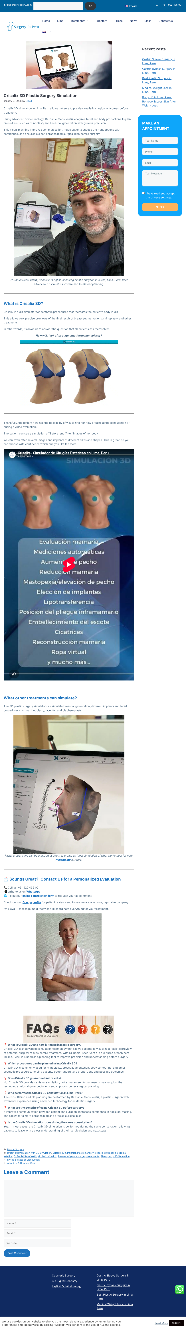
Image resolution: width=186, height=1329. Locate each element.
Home (46, 21)
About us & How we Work (21, 1163)
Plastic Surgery (15, 1149)
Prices (118, 21)
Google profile (32, 902)
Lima (60, 21)
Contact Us (166, 21)
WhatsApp (33, 891)
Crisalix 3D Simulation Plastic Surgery (73, 1152)
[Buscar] (90, 6)
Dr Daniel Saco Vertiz (25, 1156)
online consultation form (38, 895)
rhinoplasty (63, 859)
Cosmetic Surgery (63, 1275)
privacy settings (161, 197)
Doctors (102, 21)
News (133, 21)
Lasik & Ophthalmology (66, 1286)
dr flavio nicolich (47, 1156)
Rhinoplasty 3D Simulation (115, 1156)
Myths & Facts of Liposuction (23, 1159)
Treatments (77, 21)
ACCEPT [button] (177, 1322)
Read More (161, 1323)
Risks (147, 21)
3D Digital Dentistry (64, 1281)
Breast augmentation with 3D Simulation (29, 1152)
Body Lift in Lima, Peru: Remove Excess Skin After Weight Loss (159, 101)
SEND (160, 207)
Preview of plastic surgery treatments (78, 1156)
